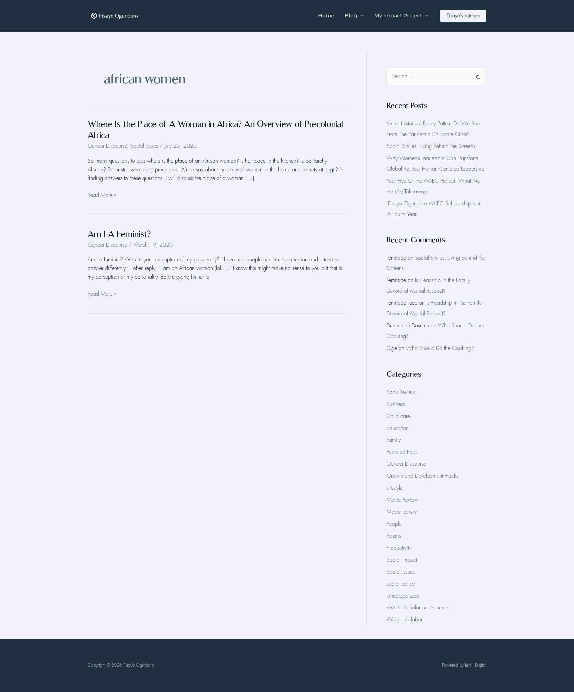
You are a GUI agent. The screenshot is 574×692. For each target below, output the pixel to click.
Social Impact (402, 560)
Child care (398, 416)
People (394, 524)
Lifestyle (395, 488)
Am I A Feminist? (119, 234)
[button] (360, 15)
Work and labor (404, 619)
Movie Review (402, 500)
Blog (351, 15)
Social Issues (144, 146)
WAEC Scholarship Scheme (417, 607)
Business (396, 404)
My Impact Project (398, 15)
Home (326, 15)
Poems (394, 536)
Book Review (401, 392)
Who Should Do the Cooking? (440, 348)
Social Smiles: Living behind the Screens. (432, 146)
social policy (401, 584)
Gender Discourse (107, 146)
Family (394, 440)
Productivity (399, 548)
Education (398, 428)
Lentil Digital (475, 665)
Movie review (402, 512)
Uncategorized (403, 596)
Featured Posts (402, 452)
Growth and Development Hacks (422, 476)
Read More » (102, 195)
